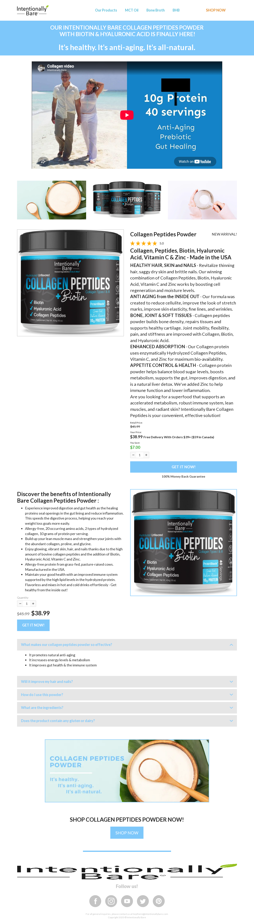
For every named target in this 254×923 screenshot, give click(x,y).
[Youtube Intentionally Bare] (127, 901)
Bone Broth (155, 10)
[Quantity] (133, 455)
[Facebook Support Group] (95, 901)
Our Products (106, 10)
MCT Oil (132, 10)
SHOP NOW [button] (216, 10)
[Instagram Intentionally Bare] (111, 901)
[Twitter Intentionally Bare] (143, 901)
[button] (183, 542)
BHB (176, 10)
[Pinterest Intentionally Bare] (159, 901)
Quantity (22, 597)
